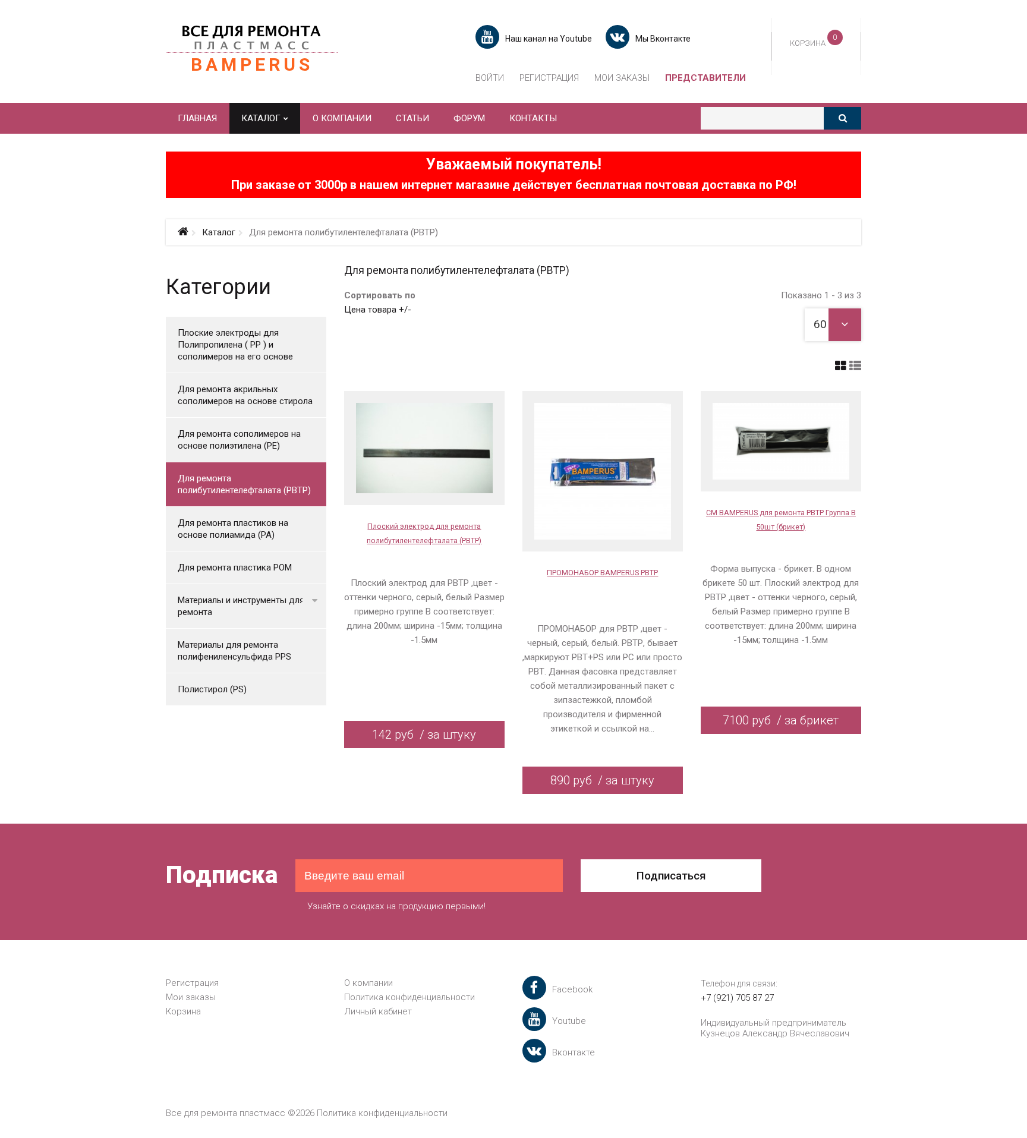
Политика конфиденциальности (409, 997)
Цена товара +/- (377, 309)
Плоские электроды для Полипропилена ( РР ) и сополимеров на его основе (235, 344)
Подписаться (671, 875)
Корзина (183, 1011)
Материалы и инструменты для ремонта (241, 606)
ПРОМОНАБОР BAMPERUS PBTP (602, 572)
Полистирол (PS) (212, 689)
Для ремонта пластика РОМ (235, 567)
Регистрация (549, 77)
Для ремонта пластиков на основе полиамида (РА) (233, 529)
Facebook (572, 989)
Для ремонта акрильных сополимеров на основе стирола (245, 395)
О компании (368, 983)
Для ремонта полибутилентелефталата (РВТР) (244, 484)
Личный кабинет (378, 1011)
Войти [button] (489, 77)
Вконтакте (573, 1052)
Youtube (569, 1021)
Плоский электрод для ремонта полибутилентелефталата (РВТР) (424, 533)
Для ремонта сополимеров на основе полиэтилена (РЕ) (239, 439)
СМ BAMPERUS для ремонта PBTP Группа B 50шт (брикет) (781, 519)
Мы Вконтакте (663, 38)
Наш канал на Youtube (548, 38)
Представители (705, 77)
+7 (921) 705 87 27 (737, 997)
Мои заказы (622, 77)
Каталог (218, 232)
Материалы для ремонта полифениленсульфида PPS (234, 650)
